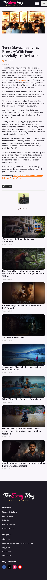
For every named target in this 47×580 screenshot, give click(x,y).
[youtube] (20, 567)
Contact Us (6, 555)
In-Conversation (8, 524)
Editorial (5, 520)
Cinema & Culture (9, 512)
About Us (6, 539)
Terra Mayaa (21, 80)
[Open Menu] (37, 3)
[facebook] (4, 567)
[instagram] (15, 567)
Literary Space (8, 528)
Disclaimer (6, 551)
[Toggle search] (44, 3)
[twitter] (9, 567)
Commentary (7, 516)
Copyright (6, 547)
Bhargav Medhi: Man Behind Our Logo (18, 543)
